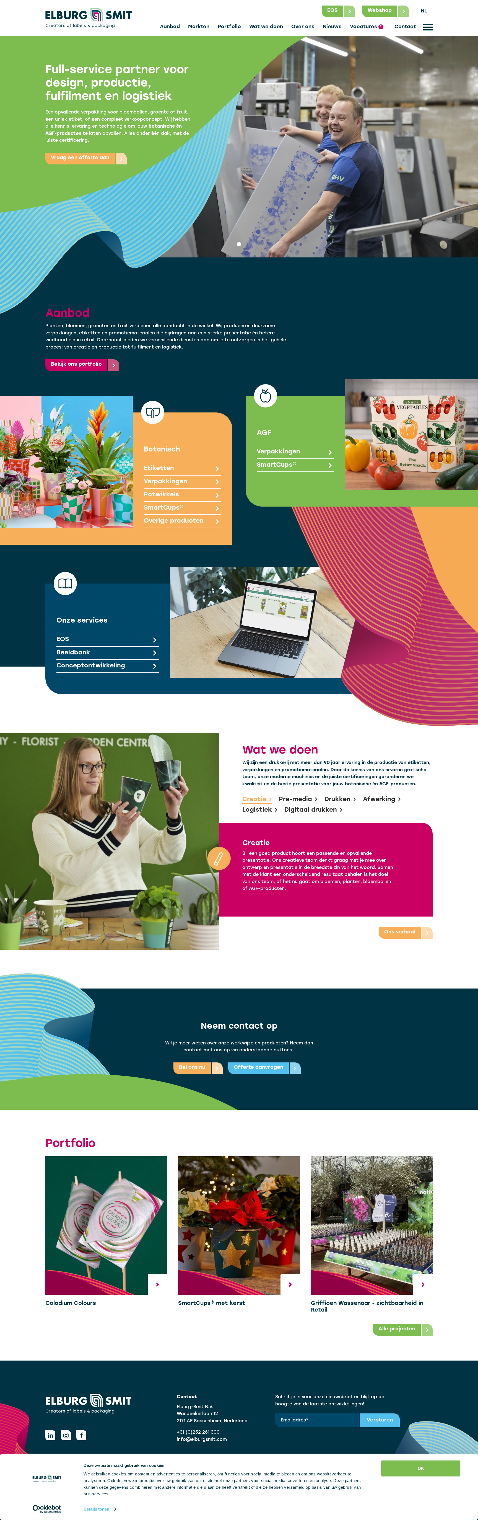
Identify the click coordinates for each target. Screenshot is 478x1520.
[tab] (239, 244)
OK (421, 1468)
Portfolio (229, 27)
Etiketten (159, 468)
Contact (405, 27)
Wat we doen (266, 27)
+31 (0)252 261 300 (198, 1432)
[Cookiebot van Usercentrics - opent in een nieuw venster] (47, 1509)
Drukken (337, 799)
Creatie (254, 799)
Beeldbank (73, 653)
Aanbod (170, 27)
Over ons (303, 27)
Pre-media (295, 799)
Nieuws (332, 27)
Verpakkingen (165, 482)
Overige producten (174, 521)
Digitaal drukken (310, 810)
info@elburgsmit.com (202, 1440)
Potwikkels (161, 495)
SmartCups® (164, 508)
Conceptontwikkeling (90, 666)
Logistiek (257, 810)
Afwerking (379, 799)
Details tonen (96, 1509)
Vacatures (366, 27)
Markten (198, 27)
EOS (62, 639)
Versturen (380, 1420)
